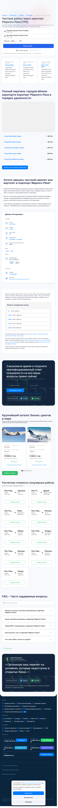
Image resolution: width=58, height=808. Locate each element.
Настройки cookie (6, 800)
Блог (28, 731)
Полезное (5, 725)
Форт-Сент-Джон (45, 66)
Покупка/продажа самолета (32, 709)
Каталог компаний (24, 728)
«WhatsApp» (13, 343)
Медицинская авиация (29, 706)
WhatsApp (36, 398)
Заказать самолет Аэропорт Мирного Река (15, 167)
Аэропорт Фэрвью (43, 334)
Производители (38, 728)
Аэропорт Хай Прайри (10, 335)
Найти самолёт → (28, 46)
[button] (10, 41)
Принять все (28, 793)
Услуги (4, 700)
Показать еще (8, 648)
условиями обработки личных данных (33, 393)
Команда (17, 718)
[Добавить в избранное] (25, 449)
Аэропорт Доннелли (32, 334)
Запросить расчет (15, 502)
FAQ (47, 728)
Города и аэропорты (11, 731)
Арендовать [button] (13, 461)
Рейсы (22, 731)
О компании (8, 718)
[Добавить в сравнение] (25, 453)
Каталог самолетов (10, 728)
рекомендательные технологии (34, 783)
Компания (5, 715)
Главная (4, 15)
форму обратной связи (44, 342)
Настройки (28, 802)
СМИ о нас (34, 718)
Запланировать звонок (15, 390)
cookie (22, 783)
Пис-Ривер (29, 15)
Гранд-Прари (20, 335)
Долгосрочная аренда (24, 703)
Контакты (43, 718)
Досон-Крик (27, 65)
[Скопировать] (17, 238)
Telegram (25, 398)
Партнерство (31, 721)
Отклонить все (28, 797)
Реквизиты (8, 721)
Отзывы (25, 718)
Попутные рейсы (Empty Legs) (15, 712)
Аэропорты (13, 15)
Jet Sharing (47, 709)
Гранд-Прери (9, 65)
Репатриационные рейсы (12, 706)
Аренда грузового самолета (13, 709)
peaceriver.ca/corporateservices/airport (19, 279)
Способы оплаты (19, 721)
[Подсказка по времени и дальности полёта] (5, 451)
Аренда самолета (10, 703)
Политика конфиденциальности (10, 799)
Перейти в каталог (9, 473)
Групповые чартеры (40, 703)
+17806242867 (13, 274)
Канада (21, 15)
